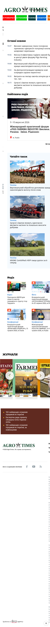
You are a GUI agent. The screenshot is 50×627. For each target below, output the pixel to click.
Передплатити (36, 10)
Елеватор (41, 18)
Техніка (32, 18)
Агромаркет (9, 18)
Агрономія (21, 18)
